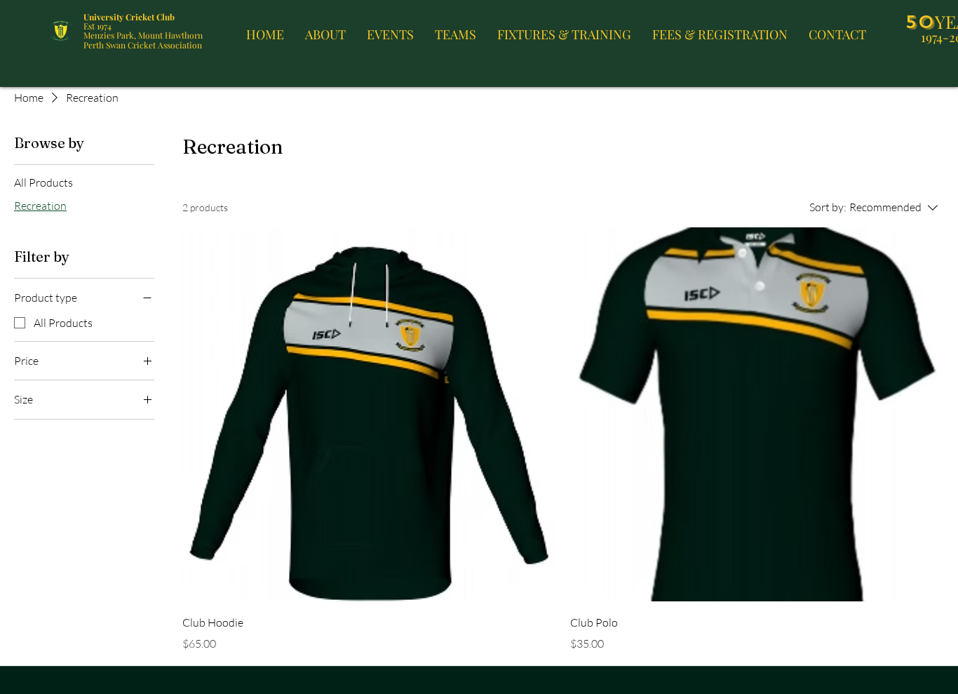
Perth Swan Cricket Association (142, 45)
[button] (325, 31)
